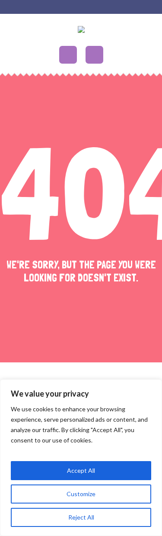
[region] (81, 457)
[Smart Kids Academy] (81, 31)
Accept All (81, 470)
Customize (81, 493)
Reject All (81, 517)
